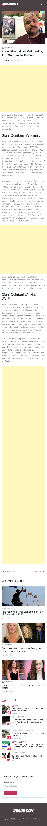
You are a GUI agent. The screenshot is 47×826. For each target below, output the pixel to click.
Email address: (9, 782)
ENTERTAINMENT (7, 47)
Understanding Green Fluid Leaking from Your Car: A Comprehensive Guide (27, 722)
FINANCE (14, 741)
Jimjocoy (6, 60)
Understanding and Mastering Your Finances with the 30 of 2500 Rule (27, 745)
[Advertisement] (23, 88)
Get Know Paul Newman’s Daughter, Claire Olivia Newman (22, 649)
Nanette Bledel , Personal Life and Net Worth (23, 686)
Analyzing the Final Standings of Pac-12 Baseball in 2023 (23, 613)
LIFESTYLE (15, 752)
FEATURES (15, 705)
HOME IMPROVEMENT (18, 730)
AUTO (14, 716)
